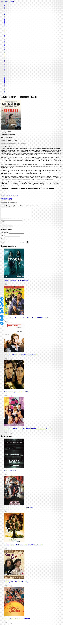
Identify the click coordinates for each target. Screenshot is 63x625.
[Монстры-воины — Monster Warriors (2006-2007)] (14, 504)
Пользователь (4, 232)
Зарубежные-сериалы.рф (7, 1)
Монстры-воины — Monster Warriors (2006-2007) (18, 507)
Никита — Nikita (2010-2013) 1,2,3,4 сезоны (16, 280)
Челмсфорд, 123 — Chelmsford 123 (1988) (16, 582)
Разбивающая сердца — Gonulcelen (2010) (16, 392)
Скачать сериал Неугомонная (9, 195)
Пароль (3, 235)
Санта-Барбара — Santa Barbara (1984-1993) (17, 618)
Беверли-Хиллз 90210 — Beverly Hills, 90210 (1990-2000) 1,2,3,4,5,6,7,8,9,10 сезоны (27, 428)
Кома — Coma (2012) (10, 470)
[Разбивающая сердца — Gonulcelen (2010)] (14, 388)
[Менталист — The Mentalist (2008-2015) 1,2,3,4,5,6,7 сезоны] (14, 351)
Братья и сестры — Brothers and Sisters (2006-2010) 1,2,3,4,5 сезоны (23, 544)
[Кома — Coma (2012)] (14, 467)
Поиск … (23, 242)
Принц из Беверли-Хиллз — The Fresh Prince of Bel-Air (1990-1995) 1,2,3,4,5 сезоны (28, 317)
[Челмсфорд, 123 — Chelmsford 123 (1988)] (14, 578)
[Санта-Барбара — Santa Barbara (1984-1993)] (14, 615)
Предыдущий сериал (6, 198)
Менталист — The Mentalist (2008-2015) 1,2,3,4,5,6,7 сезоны (21, 354)
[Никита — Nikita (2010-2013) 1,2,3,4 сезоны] (14, 277)
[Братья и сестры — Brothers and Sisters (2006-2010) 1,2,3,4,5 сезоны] (14, 541)
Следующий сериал (6, 199)
